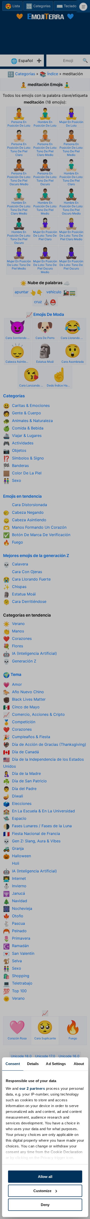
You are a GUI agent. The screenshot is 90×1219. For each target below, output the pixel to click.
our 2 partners (32, 1088)
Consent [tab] (13, 1064)
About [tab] (79, 1064)
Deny (45, 1205)
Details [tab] (33, 1064)
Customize (42, 1191)
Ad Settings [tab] (56, 1064)
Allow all (45, 1177)
